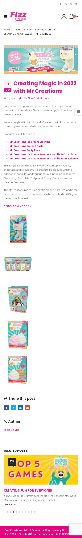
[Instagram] (70, 4)
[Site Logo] (18, 16)
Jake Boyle (16, 97)
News (47, 97)
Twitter (13, 407)
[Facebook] (60, 4)
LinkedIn (20, 407)
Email (27, 407)
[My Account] (64, 16)
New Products (35, 97)
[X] (66, 4)
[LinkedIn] (76, 4)
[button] (7, 16)
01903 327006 (66, 534)
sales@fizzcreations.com (37, 534)
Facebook (6, 407)
